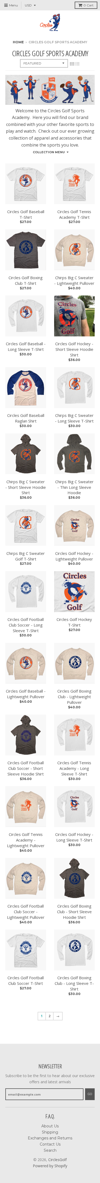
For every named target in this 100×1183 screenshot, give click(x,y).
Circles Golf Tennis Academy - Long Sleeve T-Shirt (74, 768)
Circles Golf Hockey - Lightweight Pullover (74, 556)
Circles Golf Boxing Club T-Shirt (26, 280)
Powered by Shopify (50, 1165)
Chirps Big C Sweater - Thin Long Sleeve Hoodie (74, 487)
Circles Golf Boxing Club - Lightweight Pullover (74, 696)
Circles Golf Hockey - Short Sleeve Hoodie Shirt (74, 349)
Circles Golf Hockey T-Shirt (74, 622)
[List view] (77, 63)
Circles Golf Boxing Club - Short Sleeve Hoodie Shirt (74, 911)
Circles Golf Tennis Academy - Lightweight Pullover (26, 840)
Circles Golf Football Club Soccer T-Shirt (25, 980)
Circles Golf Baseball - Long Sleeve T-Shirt (26, 346)
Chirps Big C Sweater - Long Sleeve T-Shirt (74, 418)
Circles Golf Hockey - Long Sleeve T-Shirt (74, 837)
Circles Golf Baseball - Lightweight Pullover (26, 693)
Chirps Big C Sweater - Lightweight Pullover (74, 280)
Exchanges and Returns (50, 1138)
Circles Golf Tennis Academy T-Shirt (74, 214)
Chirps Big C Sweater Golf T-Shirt (25, 556)
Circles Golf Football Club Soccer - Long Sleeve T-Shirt (25, 625)
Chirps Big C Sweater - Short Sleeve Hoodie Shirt (25, 487)
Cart (88, 5)
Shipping (50, 1132)
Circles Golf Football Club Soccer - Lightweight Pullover (26, 911)
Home (18, 42)
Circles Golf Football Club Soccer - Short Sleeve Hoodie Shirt (25, 768)
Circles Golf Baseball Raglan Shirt (25, 418)
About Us (50, 1126)
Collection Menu (49, 152)
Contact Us (50, 1144)
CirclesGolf (57, 1159)
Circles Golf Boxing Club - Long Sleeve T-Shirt (74, 983)
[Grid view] (72, 63)
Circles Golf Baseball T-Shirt (25, 214)
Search (50, 1150)
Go (90, 1094)
